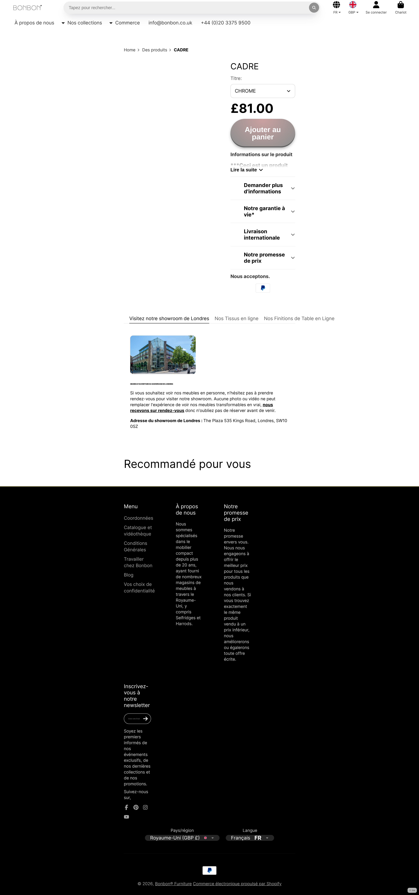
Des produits (154, 49)
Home (129, 49)
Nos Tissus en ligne (236, 318)
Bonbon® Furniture (173, 883)
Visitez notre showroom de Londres (169, 318)
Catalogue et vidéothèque (138, 531)
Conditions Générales (135, 546)
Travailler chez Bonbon (138, 562)
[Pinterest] (136, 807)
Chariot (400, 7)
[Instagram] (145, 807)
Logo (28, 7)
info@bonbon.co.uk (170, 23)
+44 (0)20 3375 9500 (226, 23)
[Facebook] (126, 807)
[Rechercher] (314, 8)
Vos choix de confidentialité (139, 587)
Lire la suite (243, 169)
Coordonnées (138, 518)
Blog (128, 575)
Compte (376, 7)
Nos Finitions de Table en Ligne (299, 318)
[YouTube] (126, 816)
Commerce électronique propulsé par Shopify (237, 883)
